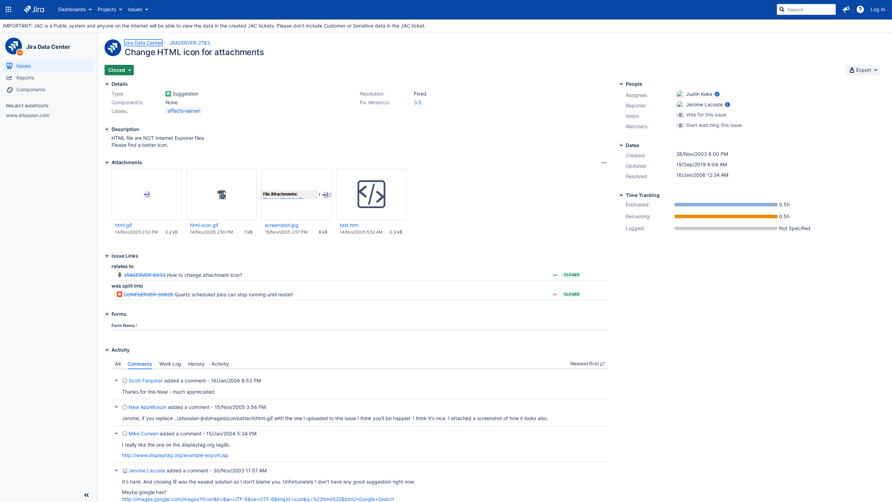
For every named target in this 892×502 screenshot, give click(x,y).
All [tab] (118, 364)
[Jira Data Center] (13, 46)
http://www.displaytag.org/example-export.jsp (175, 455)
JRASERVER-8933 (145, 275)
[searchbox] (806, 9)
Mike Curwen (143, 433)
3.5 (418, 102)
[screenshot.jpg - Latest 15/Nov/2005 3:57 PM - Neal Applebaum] (296, 194)
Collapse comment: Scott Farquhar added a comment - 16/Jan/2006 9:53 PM (116, 380)
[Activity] (107, 350)
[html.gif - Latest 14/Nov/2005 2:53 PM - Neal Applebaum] (146, 194)
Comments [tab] (140, 364)
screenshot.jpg (282, 225)
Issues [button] (135, 9)
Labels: (120, 111)
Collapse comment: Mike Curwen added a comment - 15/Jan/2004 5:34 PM (116, 433)
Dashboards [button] (72, 9)
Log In (878, 9)
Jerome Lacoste (147, 470)
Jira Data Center (48, 47)
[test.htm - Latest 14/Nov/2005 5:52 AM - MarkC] (371, 194)
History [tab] (196, 364)
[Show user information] (717, 94)
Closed (571, 274)
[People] (621, 84)
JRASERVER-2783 (189, 43)
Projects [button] (107, 9)
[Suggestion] (168, 94)
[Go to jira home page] (34, 9)
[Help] (860, 9)
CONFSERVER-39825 (148, 294)
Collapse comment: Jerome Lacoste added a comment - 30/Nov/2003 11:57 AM (116, 470)
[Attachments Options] (603, 163)
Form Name (123, 325)
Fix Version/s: (375, 102)
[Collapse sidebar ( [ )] (86, 495)
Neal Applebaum (148, 407)
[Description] (107, 129)
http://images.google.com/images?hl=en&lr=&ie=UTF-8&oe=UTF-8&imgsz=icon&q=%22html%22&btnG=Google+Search (258, 499)
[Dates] (621, 145)
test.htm (349, 225)
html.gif (123, 225)
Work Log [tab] (170, 364)
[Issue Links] (107, 255)
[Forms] (107, 314)
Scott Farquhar (146, 380)
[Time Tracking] (621, 195)
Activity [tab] (220, 364)
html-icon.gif (204, 225)
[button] (8, 9)
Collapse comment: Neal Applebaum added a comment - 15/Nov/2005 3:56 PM (116, 407)
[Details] (107, 84)
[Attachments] (107, 162)
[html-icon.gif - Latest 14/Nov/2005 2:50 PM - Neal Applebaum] (221, 194)
